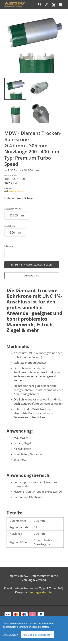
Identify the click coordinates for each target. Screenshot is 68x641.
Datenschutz (38, 576)
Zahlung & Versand (34, 580)
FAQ (60, 588)
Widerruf (52, 576)
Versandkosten (16, 190)
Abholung (31, 275)
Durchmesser (12, 209)
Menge (8, 246)
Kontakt (9, 588)
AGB (27, 576)
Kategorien (21, 592)
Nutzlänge (10, 226)
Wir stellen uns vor (26, 588)
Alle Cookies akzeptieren (37, 634)
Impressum (16, 576)
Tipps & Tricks (48, 588)
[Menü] (60, 4)
